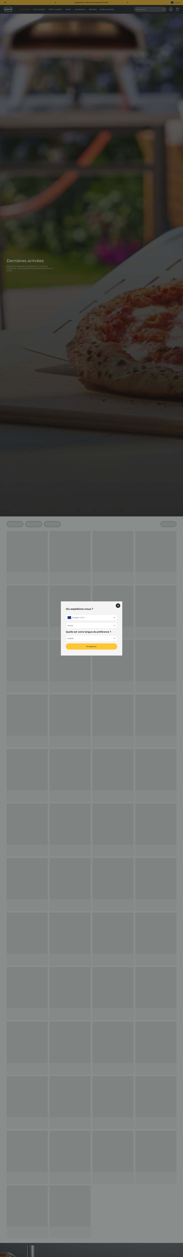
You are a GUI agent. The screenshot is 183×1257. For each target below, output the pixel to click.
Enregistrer (91, 646)
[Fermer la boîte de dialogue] (118, 605)
